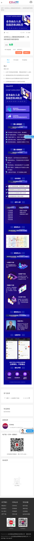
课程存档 (28, 534)
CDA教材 (14, 508)
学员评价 (24, 60)
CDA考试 (14, 505)
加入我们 (3, 511)
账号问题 (25, 505)
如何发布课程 (26, 514)
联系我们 (3, 508)
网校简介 (3, 505)
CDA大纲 (14, 514)
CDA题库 (14, 511)
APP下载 (3, 514)
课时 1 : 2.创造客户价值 (12, 398)
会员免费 (18, 52)
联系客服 (30, 431)
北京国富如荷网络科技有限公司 (16, 534)
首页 (2, 8)
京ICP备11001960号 (6, 538)
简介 (8, 60)
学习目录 (16, 60)
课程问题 (25, 508)
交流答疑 (25, 511)
